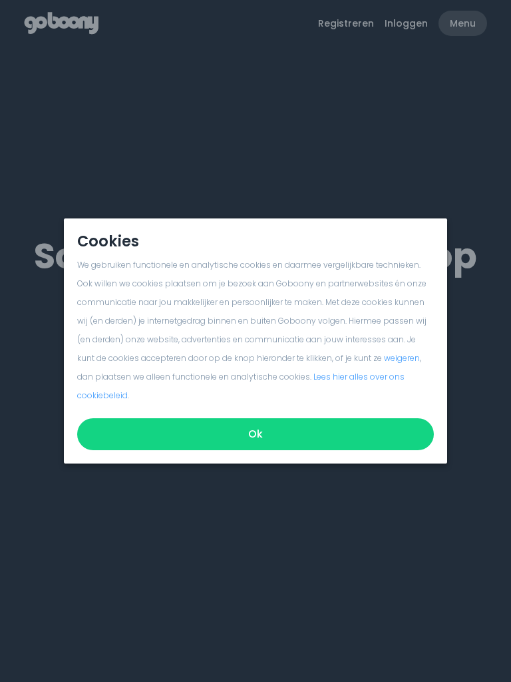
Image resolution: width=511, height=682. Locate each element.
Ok (255, 434)
